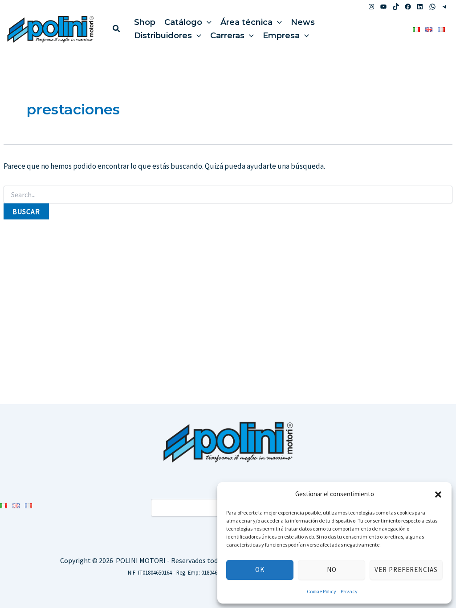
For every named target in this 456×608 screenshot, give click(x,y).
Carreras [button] (227, 36)
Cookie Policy (321, 591)
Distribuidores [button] (163, 36)
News (303, 22)
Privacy (349, 591)
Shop (144, 22)
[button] (438, 494)
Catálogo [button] (183, 22)
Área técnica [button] (246, 22)
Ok (260, 569)
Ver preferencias (406, 569)
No (332, 569)
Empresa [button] (281, 36)
